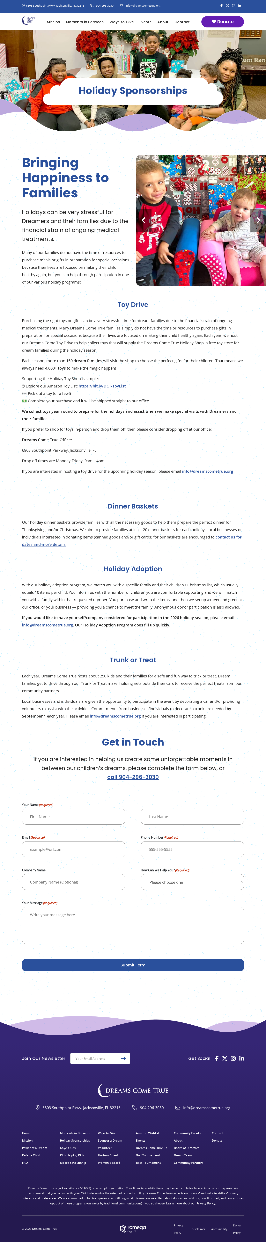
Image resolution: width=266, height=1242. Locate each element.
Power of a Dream (34, 1148)
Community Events (187, 1133)
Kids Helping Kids (72, 1155)
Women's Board (109, 1163)
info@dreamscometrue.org (208, 471)
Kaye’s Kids (68, 1148)
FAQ (25, 1163)
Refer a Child (31, 1155)
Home (26, 1133)
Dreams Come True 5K (151, 1148)
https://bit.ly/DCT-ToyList (102, 386)
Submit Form (133, 965)
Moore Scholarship (73, 1163)
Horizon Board (108, 1155)
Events (145, 21)
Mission (53, 21)
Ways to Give (122, 21)
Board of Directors (186, 1148)
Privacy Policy (205, 1203)
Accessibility (219, 1229)
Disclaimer (198, 1229)
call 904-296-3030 (133, 777)
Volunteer (105, 1148)
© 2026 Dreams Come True (39, 1229)
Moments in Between (85, 21)
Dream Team (183, 1155)
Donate (225, 22)
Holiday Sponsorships (75, 1140)
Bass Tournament (148, 1163)
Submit (125, 1058)
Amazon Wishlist (147, 1133)
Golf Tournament (148, 1155)
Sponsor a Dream (110, 1140)
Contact (182, 21)
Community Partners (188, 1163)
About (163, 21)
